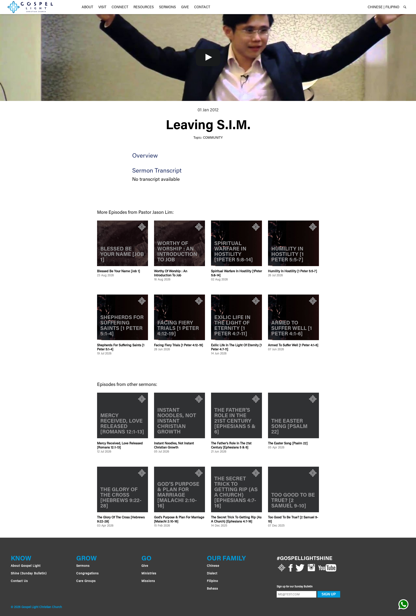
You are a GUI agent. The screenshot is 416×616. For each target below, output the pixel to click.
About (87, 7)
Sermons (167, 7)
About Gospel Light (26, 566)
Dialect (212, 573)
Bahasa (212, 588)
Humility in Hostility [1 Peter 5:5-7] (292, 271)
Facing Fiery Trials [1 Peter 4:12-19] (178, 345)
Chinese (213, 566)
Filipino (212, 581)
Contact (202, 7)
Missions (148, 581)
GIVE (185, 7)
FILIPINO (392, 7)
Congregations (87, 573)
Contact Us (19, 581)
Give (144, 566)
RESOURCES (143, 7)
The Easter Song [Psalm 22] (288, 443)
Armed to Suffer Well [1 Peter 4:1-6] (293, 345)
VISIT (102, 7)
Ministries (148, 573)
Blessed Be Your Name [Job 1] (118, 271)
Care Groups (86, 581)
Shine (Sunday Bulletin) (29, 573)
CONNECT (120, 7)
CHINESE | (376, 7)
